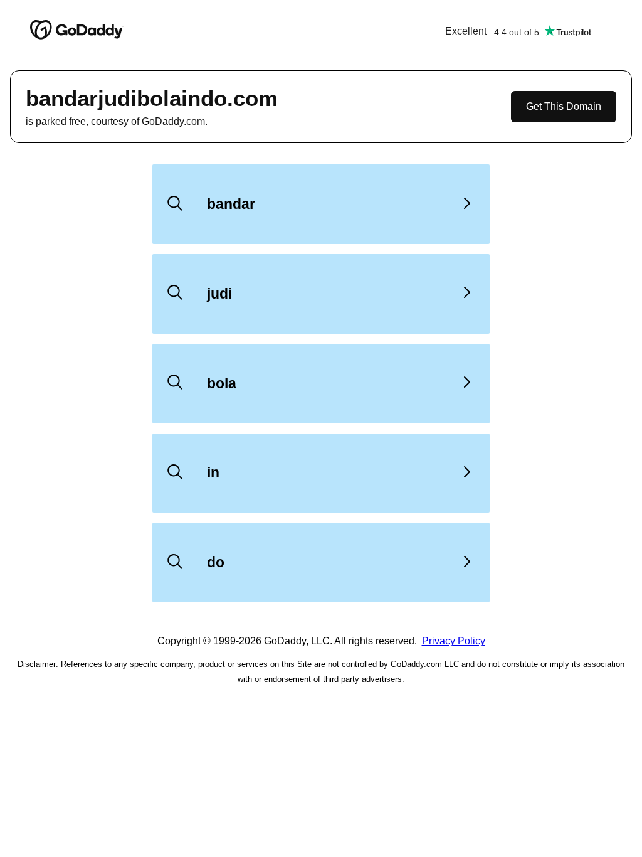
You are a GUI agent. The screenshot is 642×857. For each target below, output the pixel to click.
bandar (231, 204)
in (213, 472)
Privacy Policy (453, 641)
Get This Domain (563, 106)
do (215, 562)
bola (221, 383)
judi (219, 293)
